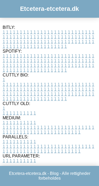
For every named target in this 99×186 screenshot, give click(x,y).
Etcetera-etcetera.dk (49, 8)
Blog (54, 173)
